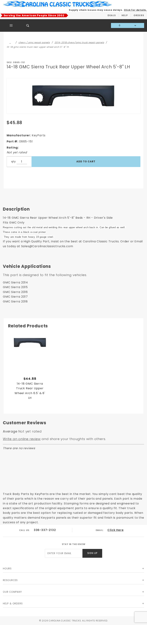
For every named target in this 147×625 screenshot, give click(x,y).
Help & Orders (13, 603)
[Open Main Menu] (11, 25)
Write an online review (22, 439)
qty (13, 161)
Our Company (12, 592)
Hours (7, 568)
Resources (10, 580)
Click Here (115, 530)
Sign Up (92, 553)
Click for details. (135, 9)
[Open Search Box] (28, 25)
